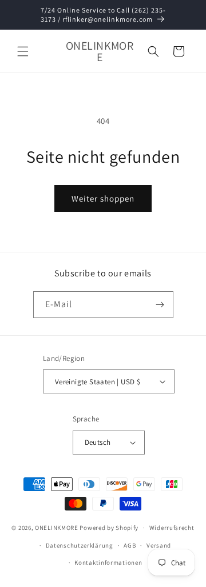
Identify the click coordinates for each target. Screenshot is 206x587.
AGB (130, 545)
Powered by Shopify (109, 528)
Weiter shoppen (103, 198)
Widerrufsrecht (172, 528)
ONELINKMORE (56, 528)
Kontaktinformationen (108, 562)
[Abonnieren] (160, 304)
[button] (22, 51)
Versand (158, 545)
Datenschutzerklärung (79, 545)
